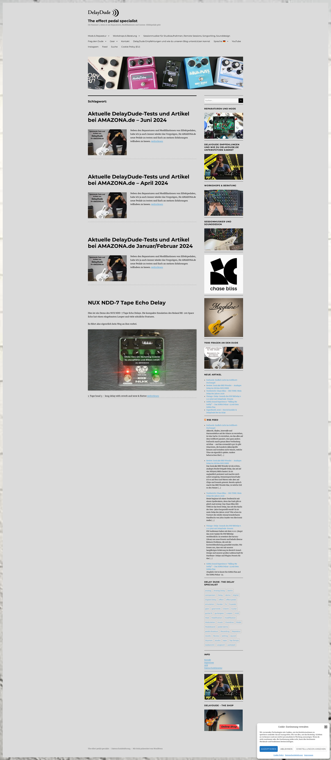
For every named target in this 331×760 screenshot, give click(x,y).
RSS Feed (212, 420)
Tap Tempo (234, 640)
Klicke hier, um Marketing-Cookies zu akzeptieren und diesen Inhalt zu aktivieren (142, 360)
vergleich (221, 645)
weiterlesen (157, 141)
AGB (206, 665)
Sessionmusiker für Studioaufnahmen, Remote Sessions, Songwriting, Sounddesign (186, 36)
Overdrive (229, 622)
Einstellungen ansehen (311, 749)
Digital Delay (210, 600)
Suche (114, 47)
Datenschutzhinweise (213, 668)
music (220, 622)
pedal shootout (211, 631)
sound (233, 636)
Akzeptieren (268, 749)
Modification (217, 618)
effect (221, 600)
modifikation (230, 618)
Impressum (308, 755)
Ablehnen (286, 749)
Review (216, 636)
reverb (208, 636)
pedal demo (223, 627)
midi (237, 613)
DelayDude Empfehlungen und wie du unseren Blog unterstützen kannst (171, 41)
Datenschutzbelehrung (294, 755)
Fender (220, 604)
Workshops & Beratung (125, 36)
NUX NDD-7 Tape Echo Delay (127, 302)
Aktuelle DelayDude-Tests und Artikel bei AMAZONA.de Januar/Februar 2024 (140, 242)
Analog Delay (219, 591)
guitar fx (208, 613)
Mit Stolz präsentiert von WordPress (148, 749)
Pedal (238, 622)
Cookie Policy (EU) (130, 47)
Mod (207, 618)
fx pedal (232, 604)
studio (217, 640)
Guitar (234, 609)
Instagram (93, 47)
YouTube (236, 41)
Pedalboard (210, 627)
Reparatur (236, 631)
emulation (209, 604)
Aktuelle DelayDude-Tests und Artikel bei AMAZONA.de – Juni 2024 (138, 116)
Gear (112, 41)
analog (208, 591)
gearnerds (216, 609)
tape (225, 640)
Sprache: (218, 41)
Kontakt (125, 41)
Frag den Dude (95, 41)
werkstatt (231, 645)
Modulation (210, 622)
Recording (225, 631)
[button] (326, 727)
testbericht (209, 645)
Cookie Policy (278, 755)
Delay (220, 595)
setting (225, 636)
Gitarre (226, 609)
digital (236, 595)
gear (207, 609)
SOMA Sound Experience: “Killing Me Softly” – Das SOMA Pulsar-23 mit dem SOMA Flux (222, 404)
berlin (230, 591)
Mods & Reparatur (97, 36)
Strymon (208, 640)
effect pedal (231, 600)
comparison (210, 595)
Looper (229, 613)
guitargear (219, 613)
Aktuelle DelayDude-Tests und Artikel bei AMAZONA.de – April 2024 (138, 179)
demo (227, 595)
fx (226, 604)
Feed (104, 47)
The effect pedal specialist (112, 21)
